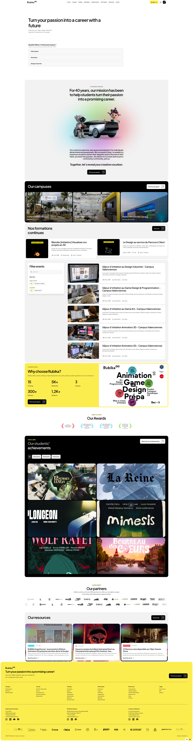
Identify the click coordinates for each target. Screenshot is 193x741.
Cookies (161, 692)
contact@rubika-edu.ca (73, 716)
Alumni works (131, 694)
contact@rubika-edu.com (11, 716)
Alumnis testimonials (133, 692)
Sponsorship (39, 696)
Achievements (132, 689)
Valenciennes (8, 689)
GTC (160, 690)
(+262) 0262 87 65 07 (133, 715)
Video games (70, 694)
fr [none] (187, 739)
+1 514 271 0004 (71, 715)
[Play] (133, 385)
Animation (69, 692)
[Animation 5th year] (131, 482)
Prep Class (69, 689)
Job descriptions (132, 690)
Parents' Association (41, 689)
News (129, 696)
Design (69, 690)
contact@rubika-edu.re (134, 716)
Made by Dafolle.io (182, 736)
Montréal (7, 690)
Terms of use (162, 689)
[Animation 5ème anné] (62, 519)
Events (38, 690)
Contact (130, 698)
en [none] (190, 739)
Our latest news (40, 692)
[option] (186, 739)
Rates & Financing (40, 694)
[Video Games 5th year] (62, 482)
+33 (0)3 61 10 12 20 (10, 715)
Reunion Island (9, 692)
